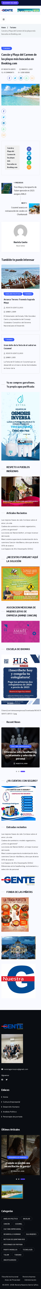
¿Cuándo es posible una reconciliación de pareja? (17, 1164)
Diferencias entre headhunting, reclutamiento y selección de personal (20, 755)
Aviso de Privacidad (12, 1280)
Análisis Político (10, 1112)
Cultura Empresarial (11, 1102)
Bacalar (26, 1219)
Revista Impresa (29, 1277)
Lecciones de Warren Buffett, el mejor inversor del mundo (19, 534)
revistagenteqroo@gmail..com (16, 1069)
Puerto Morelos (10, 1250)
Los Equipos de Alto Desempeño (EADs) (17, 549)
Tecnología (27, 1250)
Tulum (6, 1255)
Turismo (13, 27)
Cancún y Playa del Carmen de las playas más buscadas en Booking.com (12, 157)
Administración (30, 1280)
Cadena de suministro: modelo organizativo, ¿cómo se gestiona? (18, 528)
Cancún (7, 1224)
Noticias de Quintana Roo (14, 1239)
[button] (16, 771)
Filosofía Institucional (10, 1277)
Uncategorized (10, 1260)
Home (3, 27)
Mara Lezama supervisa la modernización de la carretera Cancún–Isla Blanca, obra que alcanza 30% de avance (19, 542)
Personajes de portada (12, 1116)
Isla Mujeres (31, 1234)
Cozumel (18, 1224)
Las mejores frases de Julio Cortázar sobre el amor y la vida (19, 521)
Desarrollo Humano (11, 1107)
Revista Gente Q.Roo (14, 308)
